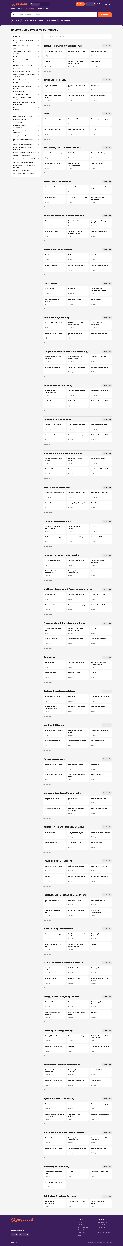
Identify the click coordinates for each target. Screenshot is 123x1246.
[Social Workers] (54, 834)
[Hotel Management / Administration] (54, 87)
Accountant (16, 20)
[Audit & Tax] (78, 155)
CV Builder (81, 1232)
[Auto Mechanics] (54, 664)
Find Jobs (20, 9)
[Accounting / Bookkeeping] (101, 121)
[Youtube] (24, 1234)
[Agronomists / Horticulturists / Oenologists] (54, 1116)
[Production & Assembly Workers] (78, 461)
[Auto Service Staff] (78, 675)
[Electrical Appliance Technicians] (101, 1004)
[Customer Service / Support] (78, 53)
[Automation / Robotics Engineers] (78, 1116)
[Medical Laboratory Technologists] (101, 199)
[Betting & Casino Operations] (54, 1038)
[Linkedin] (16, 1234)
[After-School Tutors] (54, 233)
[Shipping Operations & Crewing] (78, 732)
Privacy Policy (101, 1230)
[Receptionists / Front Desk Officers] (78, 87)
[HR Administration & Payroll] (78, 743)
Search (104, 14)
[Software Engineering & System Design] (78, 359)
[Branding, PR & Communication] (78, 573)
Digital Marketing (64, 20)
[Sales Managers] (101, 63)
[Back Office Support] (101, 743)
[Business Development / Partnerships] (78, 811)
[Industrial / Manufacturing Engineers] (54, 461)
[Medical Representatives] (78, 641)
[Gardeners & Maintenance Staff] (54, 1174)
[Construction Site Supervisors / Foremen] (101, 291)
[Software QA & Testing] (101, 359)
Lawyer (41, 20)
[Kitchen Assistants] (54, 267)
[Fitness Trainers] (54, 505)
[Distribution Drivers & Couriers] (78, 335)
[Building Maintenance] (101, 902)
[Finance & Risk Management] (101, 155)
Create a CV (90, 4)
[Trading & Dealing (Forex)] (54, 563)
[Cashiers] (54, 63)
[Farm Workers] (78, 1106)
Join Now (80, 4)
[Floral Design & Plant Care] (101, 1174)
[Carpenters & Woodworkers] (101, 1116)
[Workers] (78, 471)
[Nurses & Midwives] (78, 189)
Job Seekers (35, 4)
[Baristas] (54, 257)
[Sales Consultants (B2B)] (101, 335)
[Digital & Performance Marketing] (101, 563)
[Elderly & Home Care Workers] (101, 834)
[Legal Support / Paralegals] (78, 427)
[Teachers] (54, 223)
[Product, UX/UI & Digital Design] (101, 1203)
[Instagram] (20, 1234)
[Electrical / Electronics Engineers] (54, 301)
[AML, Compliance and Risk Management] (101, 403)
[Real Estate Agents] (54, 597)
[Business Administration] (78, 131)
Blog (47, 9)
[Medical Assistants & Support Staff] (101, 189)
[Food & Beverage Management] (101, 325)
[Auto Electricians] (54, 675)
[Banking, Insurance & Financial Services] (78, 165)
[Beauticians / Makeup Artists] (54, 495)
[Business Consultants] (101, 165)
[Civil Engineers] (54, 291)
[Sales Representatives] (101, 53)
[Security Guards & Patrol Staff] (54, 946)
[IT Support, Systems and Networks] (54, 359)
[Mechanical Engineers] (78, 301)
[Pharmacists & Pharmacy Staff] (54, 630)
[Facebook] (13, 1234)
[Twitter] (27, 1234)
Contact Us (101, 1227)
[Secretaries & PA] (78, 121)
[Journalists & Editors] (78, 980)
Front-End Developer (29, 20)
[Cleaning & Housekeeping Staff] (54, 913)
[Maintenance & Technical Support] (54, 97)
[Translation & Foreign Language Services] (78, 233)
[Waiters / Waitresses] (101, 97)
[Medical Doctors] (54, 199)
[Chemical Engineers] (54, 641)
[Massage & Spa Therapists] (78, 505)
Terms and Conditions (104, 1232)
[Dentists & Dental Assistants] (78, 199)
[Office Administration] (101, 597)
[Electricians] (101, 766)
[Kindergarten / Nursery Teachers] (101, 223)
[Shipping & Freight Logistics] (54, 732)
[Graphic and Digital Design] (78, 1203)
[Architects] (78, 291)
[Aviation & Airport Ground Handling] (78, 936)
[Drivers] (101, 131)
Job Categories (30, 9)
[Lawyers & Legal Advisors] (54, 427)
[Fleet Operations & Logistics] (78, 539)
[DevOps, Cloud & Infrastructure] (54, 573)
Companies (40, 9)
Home (13, 9)
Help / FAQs (101, 1225)
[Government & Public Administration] (54, 1072)
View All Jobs (107, 46)
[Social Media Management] (78, 970)
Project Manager (51, 20)
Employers (45, 4)
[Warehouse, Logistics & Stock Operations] (78, 63)
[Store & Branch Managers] (78, 267)
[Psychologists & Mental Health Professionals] (78, 834)
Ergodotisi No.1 (102, 1222)
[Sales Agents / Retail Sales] (54, 53)
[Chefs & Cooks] (101, 87)
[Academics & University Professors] (78, 223)
